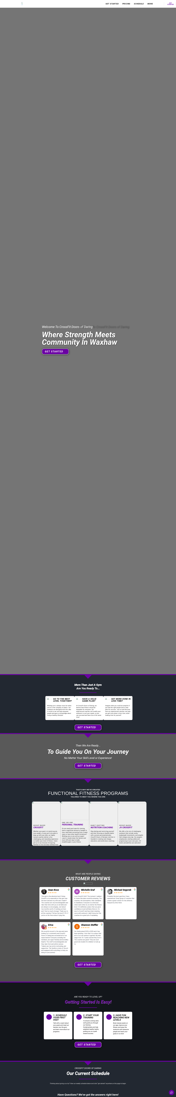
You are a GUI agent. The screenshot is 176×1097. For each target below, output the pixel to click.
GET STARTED (112, 4)
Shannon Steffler (89, 925)
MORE (150, 4)
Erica (50, 925)
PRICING (126, 4)
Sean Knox (53, 890)
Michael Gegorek (122, 890)
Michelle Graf (88, 890)
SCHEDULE (139, 4)
